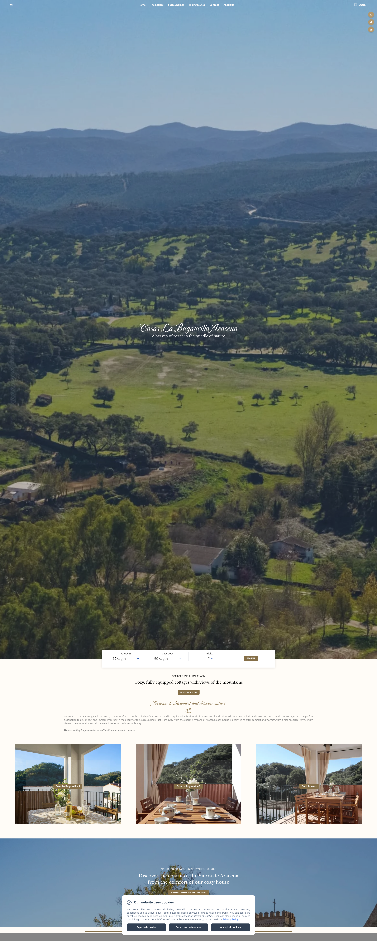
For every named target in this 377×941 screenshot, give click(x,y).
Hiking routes (197, 4)
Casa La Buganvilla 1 (68, 786)
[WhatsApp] (371, 15)
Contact (214, 4)
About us (229, 4)
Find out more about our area (188, 892)
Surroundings (176, 4)
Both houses (309, 786)
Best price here (188, 692)
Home (142, 4)
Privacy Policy (230, 919)
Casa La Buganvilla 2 (188, 786)
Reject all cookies (146, 927)
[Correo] (371, 29)
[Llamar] (371, 22)
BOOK (362, 4)
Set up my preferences (188, 927)
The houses (156, 4)
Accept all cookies (230, 927)
